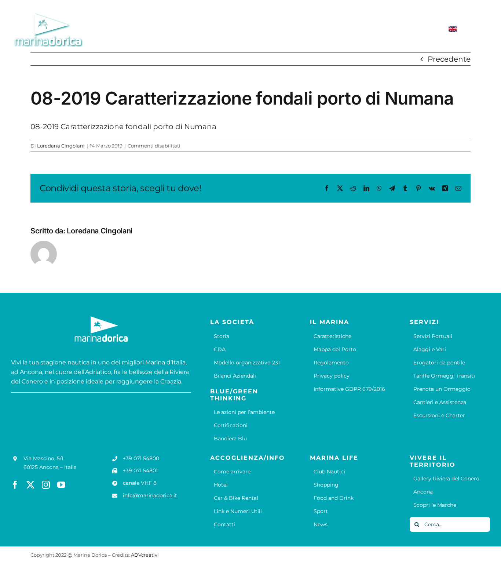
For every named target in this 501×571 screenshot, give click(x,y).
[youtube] (61, 485)
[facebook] (15, 485)
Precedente (449, 59)
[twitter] (30, 485)
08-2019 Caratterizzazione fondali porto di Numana (123, 126)
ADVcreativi (145, 555)
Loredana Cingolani (61, 146)
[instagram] (46, 485)
